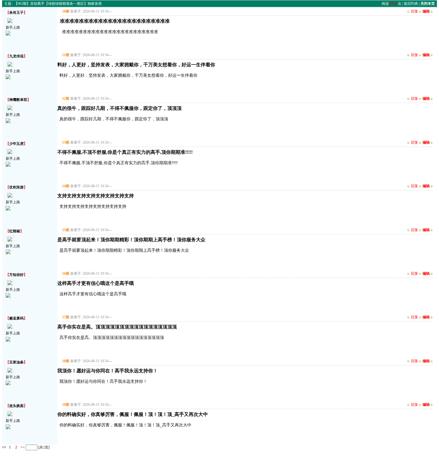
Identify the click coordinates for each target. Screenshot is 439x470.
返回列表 (411, 3)
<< (4, 447)
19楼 (65, 405)
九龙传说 (16, 56)
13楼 (65, 142)
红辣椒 (14, 231)
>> (22, 447)
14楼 (65, 186)
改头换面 (16, 406)
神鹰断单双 (18, 100)
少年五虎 (16, 144)
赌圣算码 (16, 318)
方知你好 (16, 275)
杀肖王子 (16, 12)
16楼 (65, 273)
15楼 (65, 230)
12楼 (65, 98)
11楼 (65, 55)
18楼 (65, 361)
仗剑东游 (16, 187)
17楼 (65, 317)
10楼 (65, 11)
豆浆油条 (16, 362)
